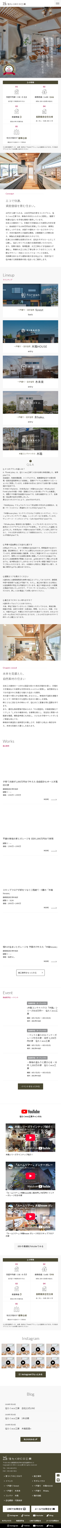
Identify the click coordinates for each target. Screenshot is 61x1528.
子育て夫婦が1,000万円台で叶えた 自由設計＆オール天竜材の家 (30, 783)
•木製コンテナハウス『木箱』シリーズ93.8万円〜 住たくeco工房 (42, 1010)
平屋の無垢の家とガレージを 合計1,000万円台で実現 (28, 838)
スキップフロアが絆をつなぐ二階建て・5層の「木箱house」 (28, 891)
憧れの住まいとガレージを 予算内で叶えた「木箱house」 (30, 946)
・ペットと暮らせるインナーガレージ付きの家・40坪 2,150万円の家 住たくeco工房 (42, 1037)
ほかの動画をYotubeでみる (31, 1246)
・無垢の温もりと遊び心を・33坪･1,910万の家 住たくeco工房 (42, 1065)
